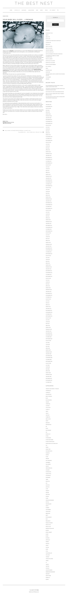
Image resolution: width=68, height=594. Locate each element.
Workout (48, 577)
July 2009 (47, 342)
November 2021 (49, 106)
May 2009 (47, 346)
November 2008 (49, 357)
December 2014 (49, 225)
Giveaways (48, 462)
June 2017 (48, 168)
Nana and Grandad (50, 500)
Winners (47, 78)
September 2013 (49, 253)
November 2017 (49, 159)
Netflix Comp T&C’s (50, 51)
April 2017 (48, 172)
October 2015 (48, 206)
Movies (47, 496)
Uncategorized (49, 570)
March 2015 (48, 219)
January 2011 (48, 308)
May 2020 (47, 110)
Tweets (47, 564)
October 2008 (48, 359)
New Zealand (48, 503)
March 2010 (48, 327)
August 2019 (48, 125)
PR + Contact (52, 10)
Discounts (24, 10)
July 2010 (47, 319)
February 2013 (49, 266)
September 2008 (49, 361)
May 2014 (47, 238)
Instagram (48, 477)
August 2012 (48, 278)
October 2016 (48, 183)
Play (47, 518)
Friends (47, 458)
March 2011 (48, 306)
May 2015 (47, 215)
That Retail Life (49, 553)
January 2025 (48, 104)
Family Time (48, 449)
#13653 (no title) (49, 33)
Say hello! (48, 539)
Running (47, 537)
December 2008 (49, 355)
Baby (5, 123)
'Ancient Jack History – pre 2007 (52, 388)
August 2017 (48, 164)
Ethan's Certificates (50, 441)
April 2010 (48, 325)
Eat (46, 432)
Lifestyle (16, 10)
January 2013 (48, 268)
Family (47, 447)
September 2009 (49, 338)
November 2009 (49, 334)
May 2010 (47, 323)
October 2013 (48, 251)
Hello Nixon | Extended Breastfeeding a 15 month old (17, 130)
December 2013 (49, 248)
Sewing (47, 541)
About (41, 10)
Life (46, 483)
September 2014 (49, 231)
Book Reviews (49, 400)
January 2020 (48, 117)
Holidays (47, 469)
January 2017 (48, 178)
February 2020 (49, 115)
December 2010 (49, 310)
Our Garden (48, 509)
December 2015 (49, 202)
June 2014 (48, 236)
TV (46, 562)
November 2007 (49, 380)
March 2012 (48, 287)
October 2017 (48, 161)
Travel (47, 560)
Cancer (47, 401)
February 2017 (49, 176)
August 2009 (48, 340)
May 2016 (47, 193)
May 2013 (47, 261)
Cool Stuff (48, 407)
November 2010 (49, 312)
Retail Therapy (49, 532)
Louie (47, 488)
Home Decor (48, 471)
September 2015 (49, 208)
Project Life (48, 526)
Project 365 (48, 524)
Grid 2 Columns (49, 46)
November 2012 (49, 272)
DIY (46, 426)
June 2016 (48, 191)
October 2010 (48, 314)
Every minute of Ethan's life (52, 443)
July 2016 (47, 189)
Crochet (47, 415)
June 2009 (48, 344)
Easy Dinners (48, 430)
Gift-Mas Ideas (49, 460)
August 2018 (48, 142)
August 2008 (48, 363)
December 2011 (49, 293)
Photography (49, 517)
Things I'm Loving (49, 558)
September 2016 (49, 185)
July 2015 (47, 212)
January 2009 (48, 353)
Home (11, 10)
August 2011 (48, 299)
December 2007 (49, 378)
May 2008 (47, 368)
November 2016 (49, 181)
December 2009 (49, 333)
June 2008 (48, 367)
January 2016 (48, 200)
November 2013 (49, 249)
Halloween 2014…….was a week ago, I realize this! (30, 132)
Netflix (47, 501)
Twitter (47, 566)
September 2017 (49, 163)
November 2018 (49, 136)
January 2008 (48, 376)
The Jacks (48, 554)
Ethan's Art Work (49, 439)
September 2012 (49, 276)
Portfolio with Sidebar (51, 64)
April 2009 (48, 348)
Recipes (47, 530)
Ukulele (47, 568)
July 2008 (47, 365)
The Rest (47, 556)
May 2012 (47, 283)
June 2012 (48, 282)
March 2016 (48, 197)
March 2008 (48, 372)
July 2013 (47, 257)
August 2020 (48, 108)
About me (48, 36)
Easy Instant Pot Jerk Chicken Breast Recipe (55, 91)
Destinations (48, 424)
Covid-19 (47, 409)
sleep (10, 123)
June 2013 (48, 259)
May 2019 (47, 130)
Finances (48, 452)
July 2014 (47, 234)
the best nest (34, 3)
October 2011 (48, 297)
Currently (48, 417)
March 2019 (48, 134)
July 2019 (47, 127)
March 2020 (48, 113)
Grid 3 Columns (49, 48)
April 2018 (48, 149)
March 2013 (48, 265)
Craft (47, 411)
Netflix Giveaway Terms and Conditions (54, 53)
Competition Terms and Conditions (53, 40)
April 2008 (48, 370)
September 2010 (49, 316)
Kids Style (48, 481)
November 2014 (49, 227)
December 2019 (49, 119)
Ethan (47, 435)
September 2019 (49, 123)
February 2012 (49, 289)
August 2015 (48, 210)
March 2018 (48, 151)
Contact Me (48, 42)
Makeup (47, 490)
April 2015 (48, 217)
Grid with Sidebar (49, 50)
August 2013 (48, 255)
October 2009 (48, 336)
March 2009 (48, 350)
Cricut (47, 413)
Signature (48, 72)
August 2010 (48, 317)
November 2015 (49, 204)
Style (47, 551)
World (47, 579)
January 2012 (48, 291)
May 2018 (47, 147)
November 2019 (49, 121)
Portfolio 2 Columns (50, 60)
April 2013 (48, 263)
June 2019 (48, 129)
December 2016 (49, 180)
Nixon (10, 122)
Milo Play (48, 494)
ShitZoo (47, 543)
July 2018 (47, 144)
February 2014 (49, 244)
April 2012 (48, 285)
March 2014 (48, 242)
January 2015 (48, 223)
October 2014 (48, 229)
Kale (38, 589)
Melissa (7, 121)
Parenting (12, 122)
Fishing (47, 454)
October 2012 (48, 274)
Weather (47, 573)
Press (46, 10)
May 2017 (47, 170)
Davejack (48, 422)
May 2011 (47, 302)
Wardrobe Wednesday (50, 571)
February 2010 (49, 329)
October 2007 (48, 382)
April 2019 (48, 132)
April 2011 (48, 304)
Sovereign (11, 50)
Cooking (48, 405)
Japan (47, 479)
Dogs (47, 428)
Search (55, 24)
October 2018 (48, 138)
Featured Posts (49, 451)
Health (47, 466)
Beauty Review (49, 396)
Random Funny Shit (50, 528)
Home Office (48, 473)
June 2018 (48, 146)
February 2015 (49, 221)
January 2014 (48, 246)
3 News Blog (48, 390)
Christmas (48, 403)
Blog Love (48, 38)
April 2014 (48, 240)
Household (48, 475)
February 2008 (49, 374)
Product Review (49, 522)
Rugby (47, 534)
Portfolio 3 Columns (50, 62)
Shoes (47, 545)
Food (47, 456)
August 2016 (48, 187)
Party (47, 515)
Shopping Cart (49, 70)
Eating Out (48, 434)
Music (47, 498)
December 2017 (49, 157)
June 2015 (48, 214)
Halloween (48, 464)
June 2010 (48, 321)
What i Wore (48, 575)
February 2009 (49, 351)
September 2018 (49, 140)
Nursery (47, 507)
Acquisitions (31, 10)
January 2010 (48, 331)
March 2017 (48, 174)
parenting (7, 123)
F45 (46, 445)
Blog (7, 122)
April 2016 (48, 195)
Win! (37, 10)
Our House (48, 511)
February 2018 (49, 153)
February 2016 (49, 198)
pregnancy (48, 520)
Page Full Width (49, 58)
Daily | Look (48, 418)
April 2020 (48, 112)
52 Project (48, 392)
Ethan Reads (48, 437)
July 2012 (47, 280)
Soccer (47, 547)
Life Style (48, 484)
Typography (48, 77)
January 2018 (48, 155)
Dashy (47, 420)
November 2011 (49, 295)
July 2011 (47, 300)
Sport (47, 549)
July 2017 (47, 166)
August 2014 (48, 232)
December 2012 (49, 270)
